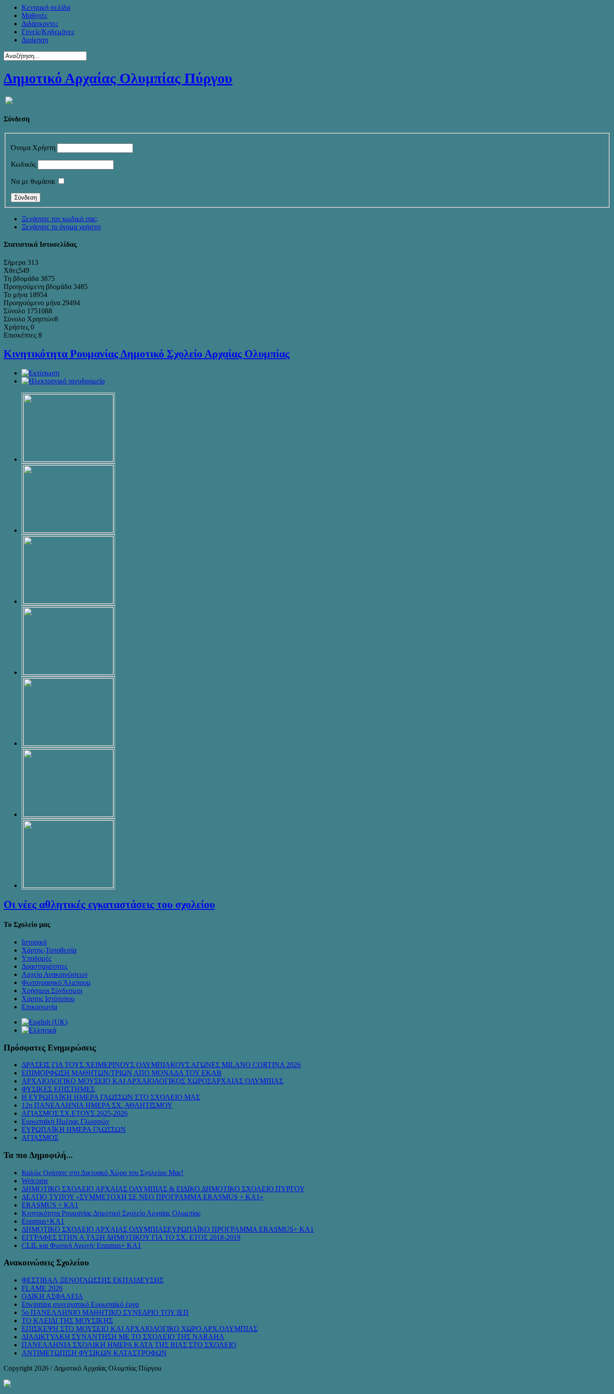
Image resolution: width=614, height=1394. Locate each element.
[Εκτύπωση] (40, 373)
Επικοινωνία (39, 1007)
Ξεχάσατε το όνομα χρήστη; (62, 227)
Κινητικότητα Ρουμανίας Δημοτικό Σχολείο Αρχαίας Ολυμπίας (146, 354)
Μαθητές (34, 15)
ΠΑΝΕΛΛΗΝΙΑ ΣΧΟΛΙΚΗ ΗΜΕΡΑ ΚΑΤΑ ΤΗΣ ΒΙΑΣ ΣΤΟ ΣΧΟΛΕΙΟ (129, 1345)
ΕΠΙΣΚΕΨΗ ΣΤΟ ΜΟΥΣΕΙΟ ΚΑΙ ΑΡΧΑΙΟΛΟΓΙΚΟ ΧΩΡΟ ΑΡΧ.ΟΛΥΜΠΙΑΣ (140, 1328)
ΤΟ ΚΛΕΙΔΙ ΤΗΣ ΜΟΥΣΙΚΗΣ (67, 1320)
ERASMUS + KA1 (50, 1205)
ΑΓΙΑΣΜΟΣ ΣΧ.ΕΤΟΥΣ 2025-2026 (75, 1113)
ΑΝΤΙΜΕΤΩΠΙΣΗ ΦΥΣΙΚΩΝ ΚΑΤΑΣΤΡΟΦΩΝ (94, 1353)
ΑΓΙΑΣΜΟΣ (40, 1137)
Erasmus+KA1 (43, 1221)
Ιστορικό (34, 942)
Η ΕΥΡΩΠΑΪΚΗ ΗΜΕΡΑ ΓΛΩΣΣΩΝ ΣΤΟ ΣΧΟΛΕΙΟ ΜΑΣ (111, 1097)
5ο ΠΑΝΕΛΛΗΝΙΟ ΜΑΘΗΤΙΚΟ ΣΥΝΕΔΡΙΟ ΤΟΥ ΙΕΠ (105, 1312)
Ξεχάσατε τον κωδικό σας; (60, 219)
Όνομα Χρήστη (33, 147)
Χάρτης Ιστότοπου (48, 998)
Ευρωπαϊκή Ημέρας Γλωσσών (65, 1121)
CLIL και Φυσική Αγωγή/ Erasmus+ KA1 (81, 1245)
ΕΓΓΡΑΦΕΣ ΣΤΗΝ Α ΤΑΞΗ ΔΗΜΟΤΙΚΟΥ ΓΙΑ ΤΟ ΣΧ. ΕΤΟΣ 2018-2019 (131, 1237)
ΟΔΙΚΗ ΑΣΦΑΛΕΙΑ (52, 1296)
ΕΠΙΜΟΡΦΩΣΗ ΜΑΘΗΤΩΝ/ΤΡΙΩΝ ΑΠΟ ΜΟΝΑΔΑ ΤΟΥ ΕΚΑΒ (122, 1073)
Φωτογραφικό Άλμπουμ (56, 982)
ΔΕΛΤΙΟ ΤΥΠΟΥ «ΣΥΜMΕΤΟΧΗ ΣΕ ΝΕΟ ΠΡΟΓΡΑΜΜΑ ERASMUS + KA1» (142, 1197)
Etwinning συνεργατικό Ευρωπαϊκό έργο (80, 1304)
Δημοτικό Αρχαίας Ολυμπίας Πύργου (118, 78)
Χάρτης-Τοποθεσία (49, 950)
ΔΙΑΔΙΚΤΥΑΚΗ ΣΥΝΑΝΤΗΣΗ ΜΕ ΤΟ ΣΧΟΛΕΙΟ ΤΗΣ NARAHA (123, 1337)
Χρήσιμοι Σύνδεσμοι (52, 990)
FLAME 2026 (42, 1288)
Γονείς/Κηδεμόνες (48, 32)
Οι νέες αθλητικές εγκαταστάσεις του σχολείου (109, 904)
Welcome (35, 1181)
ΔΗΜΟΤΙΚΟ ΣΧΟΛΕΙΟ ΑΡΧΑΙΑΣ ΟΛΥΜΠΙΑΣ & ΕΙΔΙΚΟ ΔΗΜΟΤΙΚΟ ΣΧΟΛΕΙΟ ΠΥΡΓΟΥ (163, 1189)
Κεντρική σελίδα (46, 7)
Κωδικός (23, 164)
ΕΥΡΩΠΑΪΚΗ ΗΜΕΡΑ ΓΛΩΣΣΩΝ (74, 1129)
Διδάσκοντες (40, 23)
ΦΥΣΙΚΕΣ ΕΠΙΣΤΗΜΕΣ (58, 1089)
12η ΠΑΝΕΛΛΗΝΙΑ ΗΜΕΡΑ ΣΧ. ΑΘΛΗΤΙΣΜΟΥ (97, 1105)
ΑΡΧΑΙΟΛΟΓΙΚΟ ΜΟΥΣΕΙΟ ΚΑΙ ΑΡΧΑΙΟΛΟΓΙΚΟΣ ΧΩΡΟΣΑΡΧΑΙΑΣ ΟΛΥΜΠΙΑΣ (152, 1081)
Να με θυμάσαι (33, 181)
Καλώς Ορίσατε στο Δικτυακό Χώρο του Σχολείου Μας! (102, 1172)
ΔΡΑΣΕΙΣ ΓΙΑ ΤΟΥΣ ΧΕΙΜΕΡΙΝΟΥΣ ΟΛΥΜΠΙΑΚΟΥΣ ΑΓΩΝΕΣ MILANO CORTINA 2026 (161, 1065)
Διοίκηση (35, 40)
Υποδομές (36, 958)
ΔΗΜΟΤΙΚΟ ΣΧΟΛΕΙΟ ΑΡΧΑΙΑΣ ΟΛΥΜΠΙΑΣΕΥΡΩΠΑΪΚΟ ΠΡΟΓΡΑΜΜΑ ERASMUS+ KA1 (168, 1229)
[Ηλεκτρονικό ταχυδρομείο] (63, 381)
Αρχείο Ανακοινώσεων (55, 974)
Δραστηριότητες (44, 966)
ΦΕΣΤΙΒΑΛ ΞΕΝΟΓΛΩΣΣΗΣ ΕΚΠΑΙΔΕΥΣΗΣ (93, 1280)
